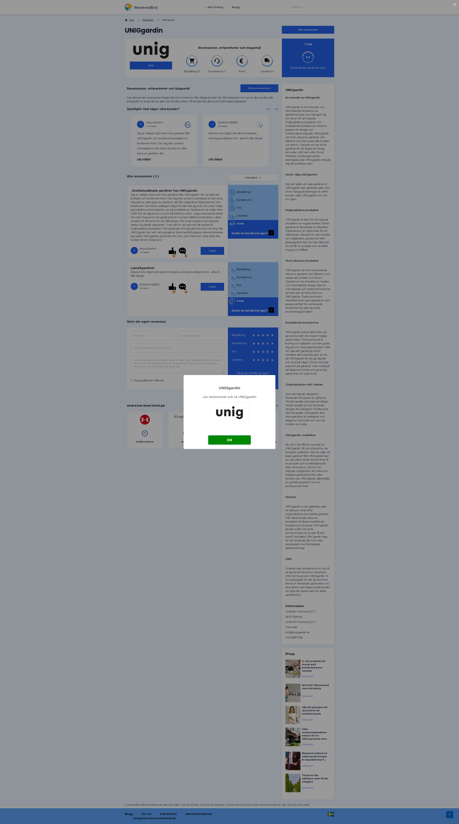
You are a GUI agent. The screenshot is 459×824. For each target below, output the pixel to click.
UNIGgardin (229, 387)
